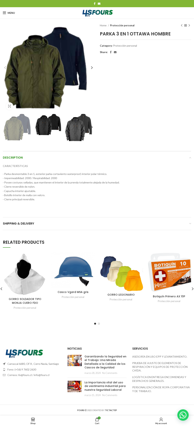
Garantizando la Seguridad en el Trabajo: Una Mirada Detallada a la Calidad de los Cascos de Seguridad (105, 362)
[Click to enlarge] (9, 106)
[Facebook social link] (95, 3)
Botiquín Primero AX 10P (169, 296)
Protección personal (122, 25)
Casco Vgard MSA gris (73, 292)
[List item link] (32, 369)
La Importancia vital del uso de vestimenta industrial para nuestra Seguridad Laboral (105, 386)
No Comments (109, 373)
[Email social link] (99, 3)
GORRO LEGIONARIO (121, 295)
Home (103, 25)
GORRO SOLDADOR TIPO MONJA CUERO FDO (25, 301)
